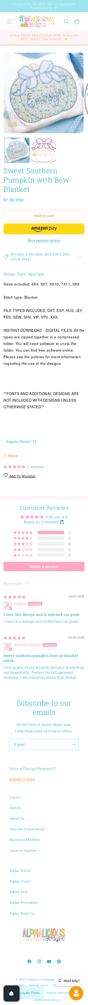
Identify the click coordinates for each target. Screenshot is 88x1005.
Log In (14, 797)
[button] (9, 22)
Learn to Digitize (22, 850)
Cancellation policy (46, 999)
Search (15, 807)
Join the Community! (27, 829)
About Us (17, 818)
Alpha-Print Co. (22, 913)
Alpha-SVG (18, 892)
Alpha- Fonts (20, 881)
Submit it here (22, 779)
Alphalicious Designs (41, 979)
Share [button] (13, 455)
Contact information (60, 992)
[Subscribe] (73, 744)
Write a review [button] (44, 566)
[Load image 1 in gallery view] (17, 150)
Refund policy (39, 985)
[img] (15, 596)
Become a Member (24, 839)
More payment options (44, 240)
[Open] (11, 993)
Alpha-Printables (23, 902)
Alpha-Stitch (19, 870)
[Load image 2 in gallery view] (44, 150)
